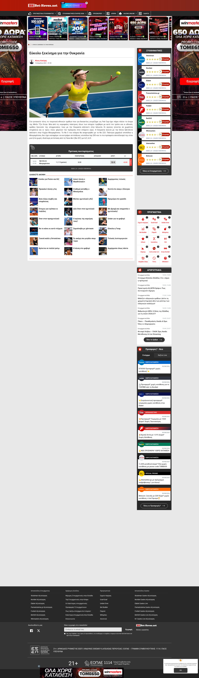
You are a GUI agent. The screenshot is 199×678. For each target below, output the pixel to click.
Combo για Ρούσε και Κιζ (48, 179)
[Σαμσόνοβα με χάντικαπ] (68, 231)
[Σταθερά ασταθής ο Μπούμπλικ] (68, 192)
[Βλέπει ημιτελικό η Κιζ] (68, 202)
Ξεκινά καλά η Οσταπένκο (49, 238)
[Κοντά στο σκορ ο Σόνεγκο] (103, 192)
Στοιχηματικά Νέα (144, 275)
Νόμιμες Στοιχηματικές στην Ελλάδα (79, 596)
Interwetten (150, 143)
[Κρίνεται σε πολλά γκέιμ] (34, 251)
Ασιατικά (103, 619)
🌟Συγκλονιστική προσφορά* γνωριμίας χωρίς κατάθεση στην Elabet (152, 403)
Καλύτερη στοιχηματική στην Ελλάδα (79, 615)
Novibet (149, 68)
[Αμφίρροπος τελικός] (103, 182)
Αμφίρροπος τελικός (116, 179)
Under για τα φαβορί (116, 219)
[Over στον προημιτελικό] (34, 221)
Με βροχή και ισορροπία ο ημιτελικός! (119, 210)
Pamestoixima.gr (152, 93)
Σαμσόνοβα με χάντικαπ (83, 228)
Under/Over (104, 603)
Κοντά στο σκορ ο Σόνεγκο (119, 189)
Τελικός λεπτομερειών (117, 238)
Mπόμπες (103, 615)
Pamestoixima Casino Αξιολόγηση (147, 607)
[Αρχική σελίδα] (28, 44)
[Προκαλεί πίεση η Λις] (34, 192)
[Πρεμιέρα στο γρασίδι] (103, 202)
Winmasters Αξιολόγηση (39, 619)
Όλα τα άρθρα (152, 340)
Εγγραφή (128, 629)
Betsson (149, 156)
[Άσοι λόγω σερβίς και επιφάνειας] (34, 202)
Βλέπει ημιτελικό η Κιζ (83, 199)
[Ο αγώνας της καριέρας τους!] (68, 221)
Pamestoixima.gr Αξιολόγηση (41, 607)
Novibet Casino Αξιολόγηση (145, 600)
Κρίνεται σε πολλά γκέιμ (49, 248)
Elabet (148, 81)
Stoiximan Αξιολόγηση (39, 596)
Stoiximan (150, 56)
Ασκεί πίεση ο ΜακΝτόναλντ (79, 180)
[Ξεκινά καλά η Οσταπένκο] (34, 241)
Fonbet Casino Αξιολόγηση (144, 611)
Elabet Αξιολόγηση (37, 603)
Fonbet (148, 106)
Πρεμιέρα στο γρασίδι (117, 199)
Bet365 (149, 118)
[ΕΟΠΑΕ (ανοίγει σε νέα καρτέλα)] (107, 663)
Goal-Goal (103, 600)
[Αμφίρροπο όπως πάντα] (103, 251)
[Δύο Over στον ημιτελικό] (68, 212)
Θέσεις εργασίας (142, 630)
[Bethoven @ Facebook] (31, 630)
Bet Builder (104, 607)
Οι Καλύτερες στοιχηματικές (76, 603)
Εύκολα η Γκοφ (114, 228)
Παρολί (102, 611)
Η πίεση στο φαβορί (81, 248)
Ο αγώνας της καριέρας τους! (83, 220)
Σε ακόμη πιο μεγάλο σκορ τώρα (84, 239)
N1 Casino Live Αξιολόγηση (144, 619)
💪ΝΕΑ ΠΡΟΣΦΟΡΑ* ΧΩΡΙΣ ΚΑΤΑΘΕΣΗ (154, 451)
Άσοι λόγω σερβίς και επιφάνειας (48, 200)
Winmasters (150, 131)
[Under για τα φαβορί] (103, 221)
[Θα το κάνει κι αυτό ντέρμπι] (34, 231)
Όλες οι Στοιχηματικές (152, 171)
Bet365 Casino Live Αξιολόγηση (146, 615)
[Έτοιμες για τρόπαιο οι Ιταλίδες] (34, 212)
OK (181, 670)
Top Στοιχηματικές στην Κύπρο (77, 600)
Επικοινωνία (70, 619)
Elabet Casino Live (141, 603)
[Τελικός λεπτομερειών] (103, 241)
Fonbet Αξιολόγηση (38, 611)
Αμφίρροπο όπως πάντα (118, 248)
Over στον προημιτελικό (49, 219)
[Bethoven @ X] (38, 630)
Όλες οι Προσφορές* (152, 506)
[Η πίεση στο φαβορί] (68, 251)
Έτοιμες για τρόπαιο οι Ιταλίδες (48, 210)
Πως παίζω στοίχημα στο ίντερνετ (78, 611)
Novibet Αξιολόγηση (38, 600)
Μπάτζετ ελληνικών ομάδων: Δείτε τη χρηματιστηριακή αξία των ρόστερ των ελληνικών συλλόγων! (153, 301)
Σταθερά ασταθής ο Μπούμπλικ (81, 190)
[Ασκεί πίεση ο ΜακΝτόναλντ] (68, 182)
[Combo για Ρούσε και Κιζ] (33, 182)
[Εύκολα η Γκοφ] (103, 231)
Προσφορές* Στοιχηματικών (76, 607)
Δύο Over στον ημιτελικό (83, 209)
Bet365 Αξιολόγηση (38, 615)
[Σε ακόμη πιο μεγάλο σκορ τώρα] (68, 241)
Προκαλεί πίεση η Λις (48, 189)
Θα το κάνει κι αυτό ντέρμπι (50, 228)
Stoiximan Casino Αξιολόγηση (145, 596)
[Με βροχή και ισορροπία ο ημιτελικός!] (103, 212)
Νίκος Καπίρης (41, 61)
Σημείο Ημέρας (105, 596)
